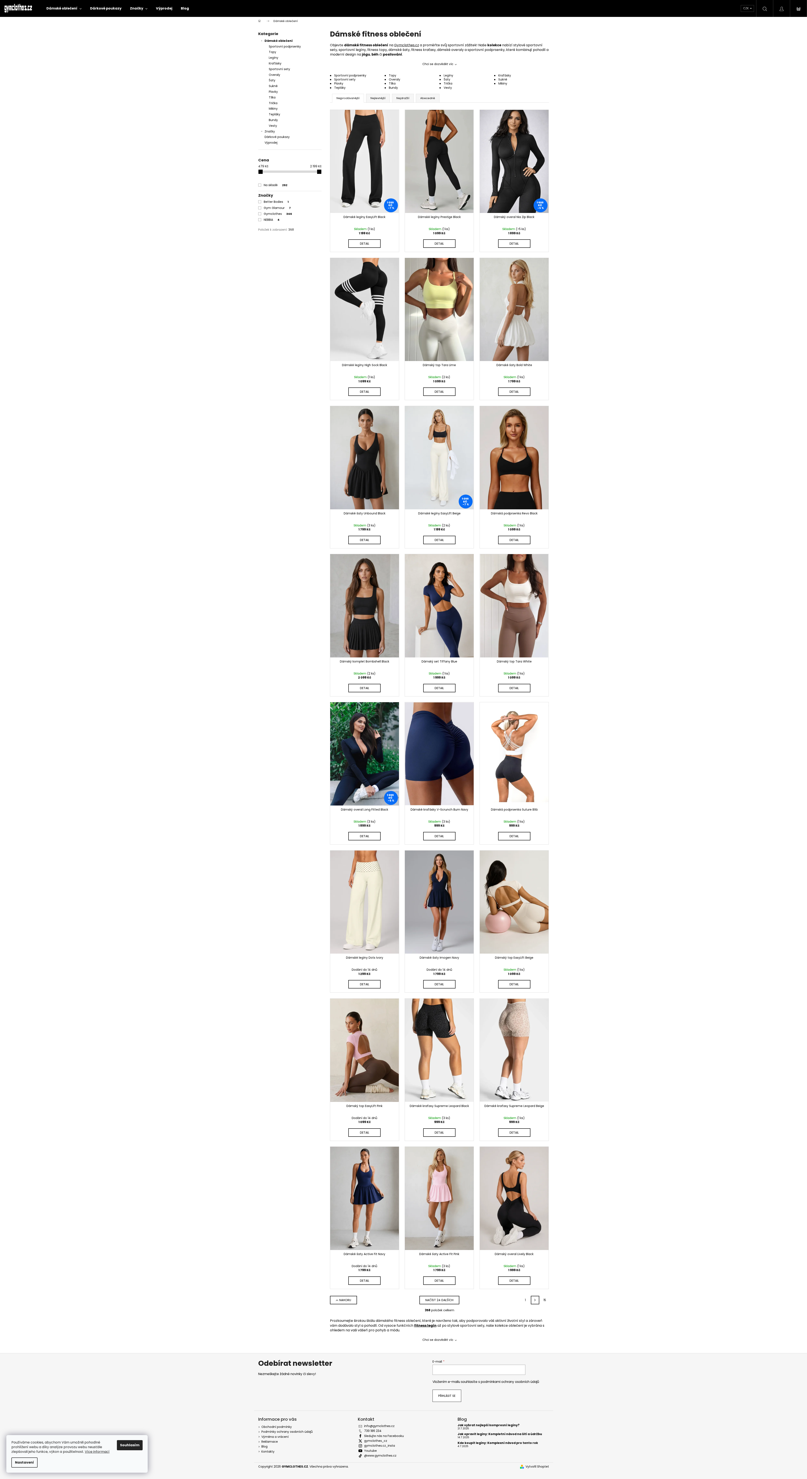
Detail (364, 243)
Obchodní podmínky (276, 1427)
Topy (272, 52)
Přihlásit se (447, 1396)
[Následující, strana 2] (535, 1300)
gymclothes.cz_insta (379, 1446)
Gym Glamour (277, 208)
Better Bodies (276, 202)
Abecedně (427, 98)
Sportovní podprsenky (285, 46)
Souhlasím (129, 1445)
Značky (270, 131)
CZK (746, 8)
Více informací (97, 1451)
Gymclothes (278, 214)
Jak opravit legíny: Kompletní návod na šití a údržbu (500, 1434)
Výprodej (271, 142)
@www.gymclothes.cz (380, 1455)
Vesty (273, 126)
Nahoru (345, 1300)
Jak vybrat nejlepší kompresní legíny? (488, 1425)
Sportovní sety (279, 69)
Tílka (272, 97)
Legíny (273, 58)
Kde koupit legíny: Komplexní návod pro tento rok (498, 1443)
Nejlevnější (377, 98)
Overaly (274, 75)
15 (544, 1300)
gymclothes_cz (375, 1441)
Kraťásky (275, 63)
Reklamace (269, 1441)
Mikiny (273, 108)
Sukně (273, 86)
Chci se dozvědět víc (437, 64)
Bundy (273, 120)
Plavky (273, 92)
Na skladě (275, 185)
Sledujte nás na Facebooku (384, 1436)
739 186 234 (372, 1431)
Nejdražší (402, 98)
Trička (273, 103)
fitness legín (425, 1325)
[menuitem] (64, 8)
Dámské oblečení (279, 41)
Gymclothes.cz (406, 45)
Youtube (370, 1451)
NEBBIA (272, 220)
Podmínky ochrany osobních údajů (287, 1432)
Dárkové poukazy (277, 137)
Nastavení (24, 1462)
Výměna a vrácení (275, 1437)
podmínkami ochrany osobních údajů (510, 1381)
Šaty (272, 80)
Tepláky (274, 114)
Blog (264, 1446)
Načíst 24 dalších (439, 1300)
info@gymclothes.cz (379, 1426)
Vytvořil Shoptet (537, 1467)
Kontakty (267, 1451)
